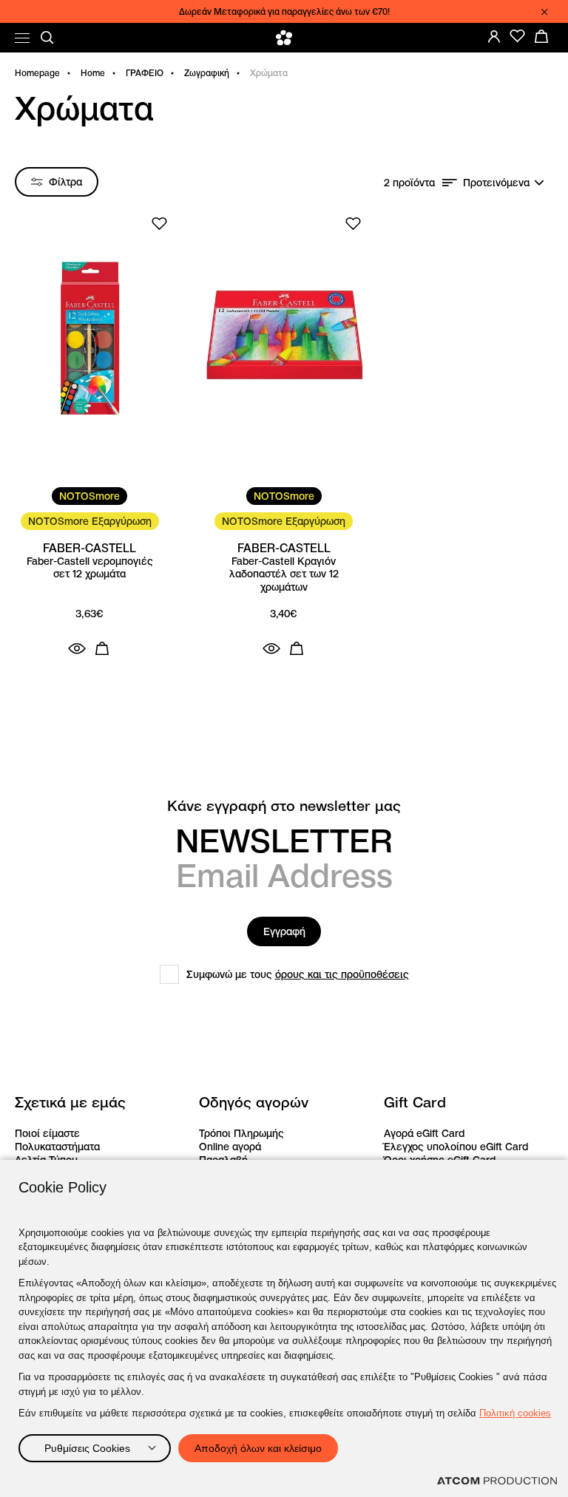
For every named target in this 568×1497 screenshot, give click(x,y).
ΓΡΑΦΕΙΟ (144, 72)
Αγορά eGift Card (424, 1133)
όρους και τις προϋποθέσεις (342, 974)
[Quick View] (76, 648)
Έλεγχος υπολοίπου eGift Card (456, 1146)
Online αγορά (230, 1146)
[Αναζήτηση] (47, 37)
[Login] (494, 36)
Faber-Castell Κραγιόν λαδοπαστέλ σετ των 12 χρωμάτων (284, 574)
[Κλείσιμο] (544, 12)
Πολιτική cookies (515, 1413)
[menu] (22, 38)
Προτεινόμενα (496, 182)
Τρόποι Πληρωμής (241, 1133)
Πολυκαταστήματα (57, 1146)
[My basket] (541, 36)
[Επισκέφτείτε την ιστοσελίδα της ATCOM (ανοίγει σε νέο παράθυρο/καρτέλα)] (497, 1481)
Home (93, 72)
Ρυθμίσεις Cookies (87, 1448)
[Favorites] (518, 36)
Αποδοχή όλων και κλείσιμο (258, 1448)
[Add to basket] (102, 648)
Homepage (37, 72)
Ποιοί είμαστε (47, 1133)
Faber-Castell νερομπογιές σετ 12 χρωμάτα (90, 568)
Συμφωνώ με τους (297, 974)
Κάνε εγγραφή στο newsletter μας (284, 806)
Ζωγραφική (206, 72)
